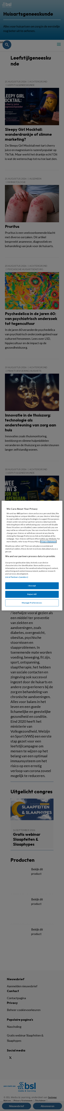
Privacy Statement (48, 541)
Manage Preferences (32, 603)
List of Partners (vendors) (16, 577)
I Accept (32, 586)
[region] (32, 555)
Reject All (32, 594)
